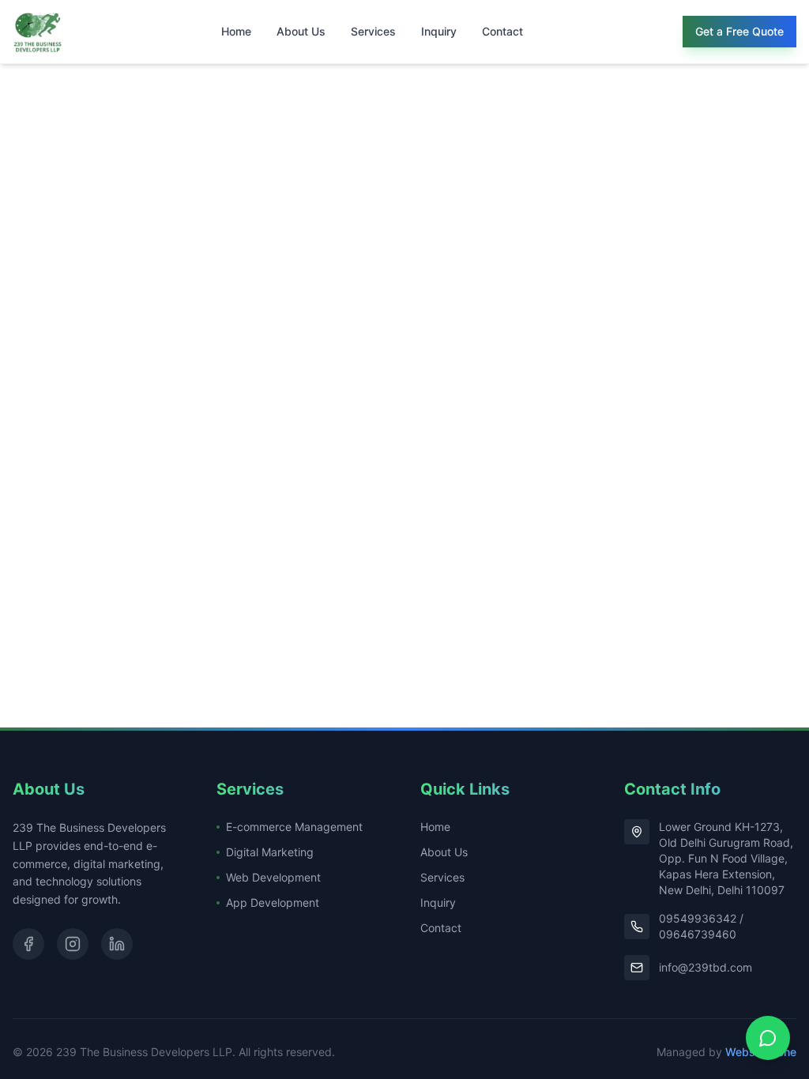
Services (373, 31)
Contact (502, 31)
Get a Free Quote (739, 31)
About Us (301, 31)
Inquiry (439, 31)
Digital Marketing (270, 852)
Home (236, 31)
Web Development (273, 877)
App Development (272, 902)
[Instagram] (72, 944)
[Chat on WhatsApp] (768, 1038)
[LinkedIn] (117, 944)
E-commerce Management (294, 826)
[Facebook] (28, 944)
